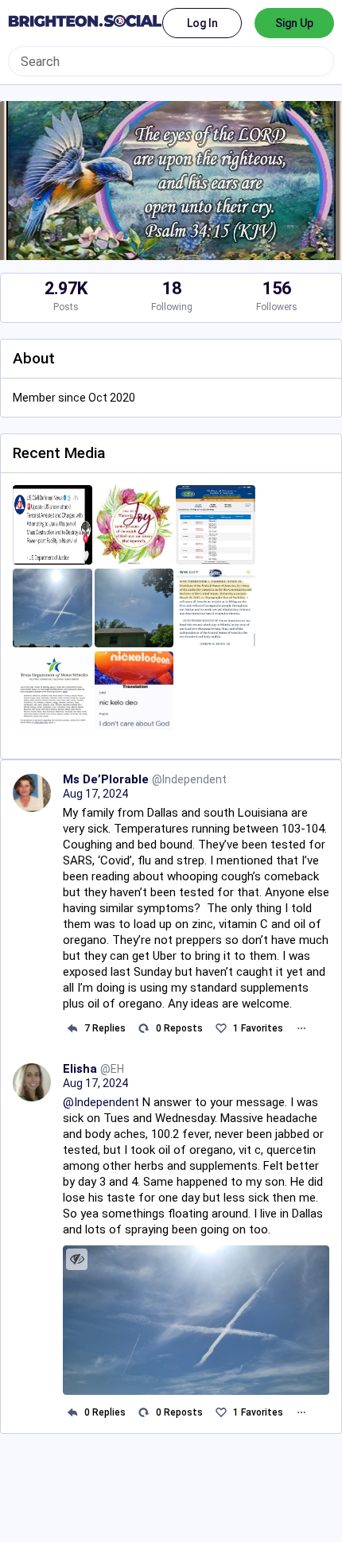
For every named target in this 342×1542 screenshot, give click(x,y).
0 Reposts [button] (179, 1028)
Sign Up (294, 23)
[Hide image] (76, 1259)
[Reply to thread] (72, 1412)
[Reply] (72, 1029)
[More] (301, 1029)
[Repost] (143, 1029)
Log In (202, 23)
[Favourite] (221, 1029)
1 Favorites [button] (258, 1028)
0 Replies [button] (105, 1412)
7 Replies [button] (105, 1028)
